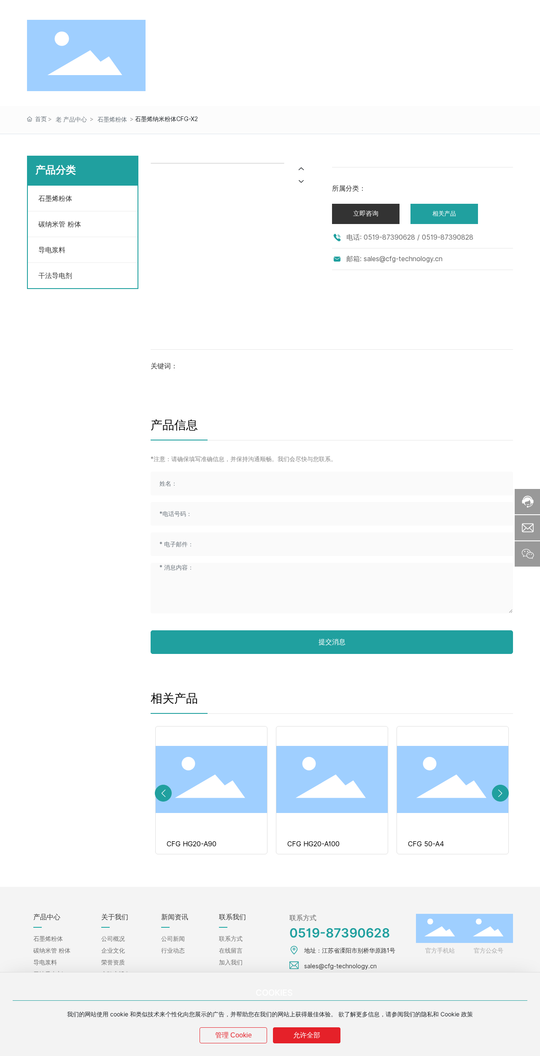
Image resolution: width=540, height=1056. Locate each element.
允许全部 (306, 1035)
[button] (163, 793)
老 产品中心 (71, 119)
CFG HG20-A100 (313, 844)
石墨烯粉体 (112, 119)
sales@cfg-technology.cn (163, 8)
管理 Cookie (233, 1035)
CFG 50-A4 (426, 844)
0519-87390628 (63, 8)
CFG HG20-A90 (191, 844)
